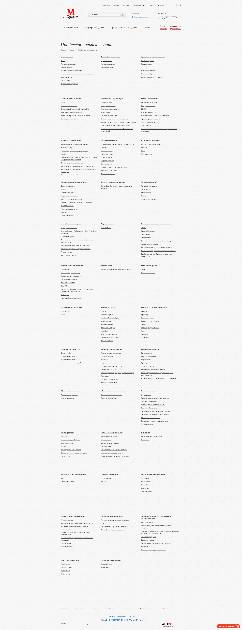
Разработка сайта (167, 626)
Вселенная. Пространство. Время (153, 369)
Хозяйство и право (67, 236)
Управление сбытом (68, 359)
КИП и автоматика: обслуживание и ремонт (156, 247)
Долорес (104, 311)
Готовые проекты (67, 520)
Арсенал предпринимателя (150, 119)
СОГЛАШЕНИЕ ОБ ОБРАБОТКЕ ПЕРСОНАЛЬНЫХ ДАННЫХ (121, 620)
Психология (145, 432)
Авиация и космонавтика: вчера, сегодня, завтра (77, 74)
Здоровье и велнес (107, 224)
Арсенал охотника (67, 443)
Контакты (161, 5)
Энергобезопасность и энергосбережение (156, 411)
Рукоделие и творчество (110, 474)
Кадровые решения (148, 540)
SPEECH (144, 67)
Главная (63, 50)
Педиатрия (105, 376)
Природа (144, 363)
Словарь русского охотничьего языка (74, 453)
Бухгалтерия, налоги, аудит (71, 140)
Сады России (145, 189)
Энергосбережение (148, 231)
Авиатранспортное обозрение (71, 70)
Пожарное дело (106, 102)
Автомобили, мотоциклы (110, 57)
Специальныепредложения (175, 27)
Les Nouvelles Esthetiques (110, 318)
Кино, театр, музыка (149, 265)
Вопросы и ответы (139, 5)
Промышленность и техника (112, 432)
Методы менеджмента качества (112, 453)
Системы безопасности (69, 279)
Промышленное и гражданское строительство (77, 523)
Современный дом (147, 74)
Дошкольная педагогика (69, 395)
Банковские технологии (69, 106)
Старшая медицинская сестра (111, 366)
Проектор (144, 314)
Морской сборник (107, 160)
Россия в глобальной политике (111, 395)
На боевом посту (107, 154)
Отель (63, 189)
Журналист (145, 337)
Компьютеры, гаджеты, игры (71, 307)
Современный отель (68, 215)
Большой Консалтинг (148, 112)
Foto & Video (65, 564)
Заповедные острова (68, 481)
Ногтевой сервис (107, 314)
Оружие (104, 147)
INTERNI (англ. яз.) (148, 70)
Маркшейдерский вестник (110, 443)
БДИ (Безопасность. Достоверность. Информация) (118, 122)
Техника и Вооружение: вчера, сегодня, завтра (117, 144)
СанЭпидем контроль (108, 369)
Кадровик (144, 546)
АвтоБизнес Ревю (107, 67)
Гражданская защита (108, 106)
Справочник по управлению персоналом (155, 543)
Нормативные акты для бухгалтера (73, 163)
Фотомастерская (66, 567)
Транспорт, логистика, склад (112, 516)
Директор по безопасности (110, 109)
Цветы (143, 196)
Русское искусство (147, 318)
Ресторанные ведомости (69, 209)
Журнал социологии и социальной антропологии (158, 378)
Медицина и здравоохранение (111, 349)
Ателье (103, 481)
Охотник (64, 446)
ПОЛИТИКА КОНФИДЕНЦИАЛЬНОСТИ (121, 616)
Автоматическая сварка (109, 436)
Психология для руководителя (151, 436)
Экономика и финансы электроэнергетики (75, 115)
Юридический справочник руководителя (75, 245)
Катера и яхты (106, 265)
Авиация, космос (67, 57)
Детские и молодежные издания (113, 182)
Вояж (63, 478)
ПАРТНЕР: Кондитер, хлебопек (152, 144)
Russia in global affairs (108, 398)
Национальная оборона (109, 170)
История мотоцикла (108, 64)
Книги (147, 27)
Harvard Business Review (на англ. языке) (155, 115)
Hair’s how (104, 331)
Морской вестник (147, 424)
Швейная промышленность (150, 418)
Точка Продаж (146, 125)
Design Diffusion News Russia (151, 77)
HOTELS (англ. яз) (67, 205)
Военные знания (106, 151)
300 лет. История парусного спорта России (116, 269)
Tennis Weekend (147, 491)
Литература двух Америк (150, 327)
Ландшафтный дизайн (149, 186)
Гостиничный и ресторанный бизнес (74, 182)
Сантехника (145, 234)
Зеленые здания (146, 64)
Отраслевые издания (149, 391)
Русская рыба (65, 456)
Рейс (102, 523)
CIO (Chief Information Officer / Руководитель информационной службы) (77, 290)
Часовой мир (105, 567)
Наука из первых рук (148, 356)
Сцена (143, 324)
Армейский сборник (108, 174)
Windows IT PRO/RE (68, 282)
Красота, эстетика (108, 307)
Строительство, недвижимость (73, 516)
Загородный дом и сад (149, 182)
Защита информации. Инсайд (71, 298)
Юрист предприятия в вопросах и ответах (75, 249)
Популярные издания (94, 27)
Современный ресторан (69, 196)
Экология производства (109, 115)
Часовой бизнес (106, 564)
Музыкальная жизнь (148, 273)
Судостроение (146, 395)
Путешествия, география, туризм (73, 474)
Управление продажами (69, 356)
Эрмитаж (144, 334)
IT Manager (65, 295)
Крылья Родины (66, 67)
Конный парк (145, 481)
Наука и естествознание (150, 349)
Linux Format (65, 269)
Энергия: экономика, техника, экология (155, 398)
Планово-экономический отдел (71, 112)
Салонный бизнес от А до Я (110, 337)
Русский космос (66, 80)
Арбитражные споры (68, 255)
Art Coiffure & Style (108, 327)
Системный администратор (70, 273)
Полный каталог (70, 27)
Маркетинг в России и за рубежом (73, 363)
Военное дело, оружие (109, 140)
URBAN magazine (147, 61)
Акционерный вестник (149, 102)
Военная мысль (106, 164)
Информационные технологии (72, 265)
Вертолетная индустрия (69, 84)
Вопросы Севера (147, 522)
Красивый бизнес (107, 324)
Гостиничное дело (67, 192)
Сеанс (143, 269)
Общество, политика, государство (114, 391)
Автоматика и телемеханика (151, 244)
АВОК (143, 228)
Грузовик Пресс (106, 61)
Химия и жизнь (146, 353)
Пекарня (144, 147)
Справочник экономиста (69, 119)
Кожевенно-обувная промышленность (154, 421)
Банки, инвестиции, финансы (71, 98)
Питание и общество (68, 186)
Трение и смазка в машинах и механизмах (115, 456)
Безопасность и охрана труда (112, 98)
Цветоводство (146, 192)
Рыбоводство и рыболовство (71, 449)
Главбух (63, 154)
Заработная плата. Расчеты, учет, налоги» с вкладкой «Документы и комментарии (79, 158)
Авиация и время (66, 77)
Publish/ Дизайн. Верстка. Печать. (153, 404)
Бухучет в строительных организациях (74, 151)
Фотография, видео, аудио (70, 560)
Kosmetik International (109, 334)
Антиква (144, 311)
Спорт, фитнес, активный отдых (153, 474)
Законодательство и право (71, 224)
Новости (151, 5)
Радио (63, 314)
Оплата (116, 5)
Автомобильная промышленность (113, 530)
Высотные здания (67, 546)
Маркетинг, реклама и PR (70, 349)
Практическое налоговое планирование (74, 144)
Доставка (126, 5)
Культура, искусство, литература (154, 307)
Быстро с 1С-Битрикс (227, 626)
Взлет (63, 61)
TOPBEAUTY (106, 228)
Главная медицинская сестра (111, 353)
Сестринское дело (107, 356)
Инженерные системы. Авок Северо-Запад (156, 241)
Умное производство (148, 122)
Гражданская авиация (68, 64)
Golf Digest (145, 488)
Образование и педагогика (70, 391)
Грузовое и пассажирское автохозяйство (115, 520)
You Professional (106, 321)
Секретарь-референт (148, 537)
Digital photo (65, 570)
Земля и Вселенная (147, 366)
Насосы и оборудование (149, 408)
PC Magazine (65, 311)
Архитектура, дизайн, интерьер (153, 57)
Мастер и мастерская (148, 199)
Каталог (72, 50)
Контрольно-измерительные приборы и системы (158, 251)
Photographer (65, 574)
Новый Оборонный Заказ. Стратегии (114, 167)
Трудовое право (66, 252)
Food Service (65, 212)
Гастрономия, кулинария (150, 140)
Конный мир (145, 485)
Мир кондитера (146, 154)
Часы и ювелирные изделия (111, 560)
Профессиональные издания (124, 27)
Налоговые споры (67, 147)
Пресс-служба (66, 353)
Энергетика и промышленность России (155, 414)
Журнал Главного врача (109, 382)
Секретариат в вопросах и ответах (153, 550)
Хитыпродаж (163, 27)
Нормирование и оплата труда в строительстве (77, 166)
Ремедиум (104, 359)
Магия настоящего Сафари (70, 440)
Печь (143, 151)
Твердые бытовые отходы (150, 401)
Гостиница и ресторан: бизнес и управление (76, 202)
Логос (143, 331)
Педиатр (104, 363)
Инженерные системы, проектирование (156, 224)
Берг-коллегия (106, 112)
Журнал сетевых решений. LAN (72, 276)
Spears (63, 102)
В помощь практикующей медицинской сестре (117, 373)
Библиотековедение (67, 398)
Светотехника (146, 237)
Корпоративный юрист (69, 228)
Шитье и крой (106, 478)
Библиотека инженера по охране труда (114, 119)
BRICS (143, 109)
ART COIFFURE (107, 341)
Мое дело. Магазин (148, 106)
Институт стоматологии (109, 379)
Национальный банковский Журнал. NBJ (75, 109)
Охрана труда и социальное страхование (115, 125)
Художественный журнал (150, 321)
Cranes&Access (66, 543)
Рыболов (64, 436)
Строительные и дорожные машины (114, 449)
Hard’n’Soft (65, 286)
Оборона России (107, 157)
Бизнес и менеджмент (149, 98)
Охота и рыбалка (67, 432)
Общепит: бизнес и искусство (71, 199)
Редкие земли (145, 359)
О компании (106, 5)
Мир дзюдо (145, 478)
